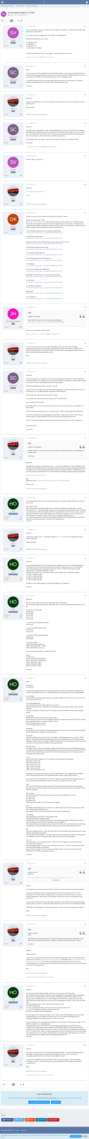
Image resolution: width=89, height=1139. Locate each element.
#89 (85, 343)
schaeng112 (43, 146)
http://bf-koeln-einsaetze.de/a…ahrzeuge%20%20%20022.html (43, 293)
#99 (85, 986)
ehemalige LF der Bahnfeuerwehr (50, 959)
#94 (85, 558)
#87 (85, 213)
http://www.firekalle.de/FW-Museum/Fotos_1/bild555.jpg (51, 480)
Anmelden (55, 1102)
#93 (85, 529)
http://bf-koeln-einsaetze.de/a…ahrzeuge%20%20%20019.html (43, 282)
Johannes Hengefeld (45, 334)
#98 (85, 924)
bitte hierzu (59, 536)
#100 (85, 1045)
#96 (85, 678)
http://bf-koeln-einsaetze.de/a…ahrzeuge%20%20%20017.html (43, 271)
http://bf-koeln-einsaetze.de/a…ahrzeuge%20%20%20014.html (43, 260)
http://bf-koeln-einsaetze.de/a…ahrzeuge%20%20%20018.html (43, 276)
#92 (85, 497)
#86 (85, 184)
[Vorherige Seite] (2, 20)
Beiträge (6, 46)
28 (19, 20)
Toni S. (41, 977)
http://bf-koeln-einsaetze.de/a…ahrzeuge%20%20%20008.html (43, 243)
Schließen (85, 1136)
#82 (85, 66)
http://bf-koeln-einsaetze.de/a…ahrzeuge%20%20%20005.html (43, 238)
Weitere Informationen (75, 1136)
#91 (85, 438)
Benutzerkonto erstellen (39, 1102)
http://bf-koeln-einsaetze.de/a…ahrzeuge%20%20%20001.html (43, 232)
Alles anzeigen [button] (55, 880)
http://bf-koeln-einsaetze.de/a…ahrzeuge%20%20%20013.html (43, 254)
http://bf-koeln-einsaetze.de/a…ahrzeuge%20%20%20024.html (43, 298)
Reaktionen (7, 517)
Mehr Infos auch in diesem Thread (35, 475)
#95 (85, 595)
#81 (85, 26)
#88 (85, 307)
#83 (85, 94)
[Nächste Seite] (21, 20)
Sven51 (11, 15)
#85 (85, 156)
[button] (2, 2)
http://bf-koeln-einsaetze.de (35, 222)
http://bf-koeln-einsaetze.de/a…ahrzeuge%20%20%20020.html (43, 287)
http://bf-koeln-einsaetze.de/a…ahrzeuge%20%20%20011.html (43, 249)
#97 (85, 863)
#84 (85, 123)
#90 (85, 371)
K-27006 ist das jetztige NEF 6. (34, 191)
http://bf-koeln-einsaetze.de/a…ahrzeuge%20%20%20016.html (43, 265)
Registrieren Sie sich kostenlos (47, 1098)
